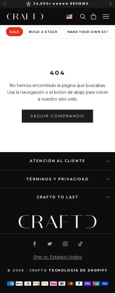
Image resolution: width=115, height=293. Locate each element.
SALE (14, 32)
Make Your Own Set (88, 32)
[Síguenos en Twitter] (50, 244)
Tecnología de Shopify (78, 270)
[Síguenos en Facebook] (34, 244)
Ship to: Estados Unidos (57, 257)
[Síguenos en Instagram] (65, 244)
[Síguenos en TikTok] (80, 244)
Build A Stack (43, 32)
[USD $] (69, 16)
